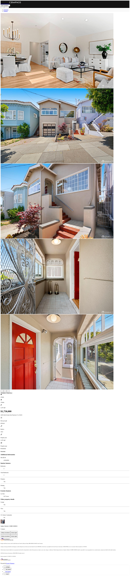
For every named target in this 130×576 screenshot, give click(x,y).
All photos (3, 393)
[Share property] (8, 391)
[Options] (2, 391)
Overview (6, 9)
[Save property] (5, 391)
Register (6, 7)
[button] (65, 50)
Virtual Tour (9, 393)
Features (6, 11)
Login (2, 7)
